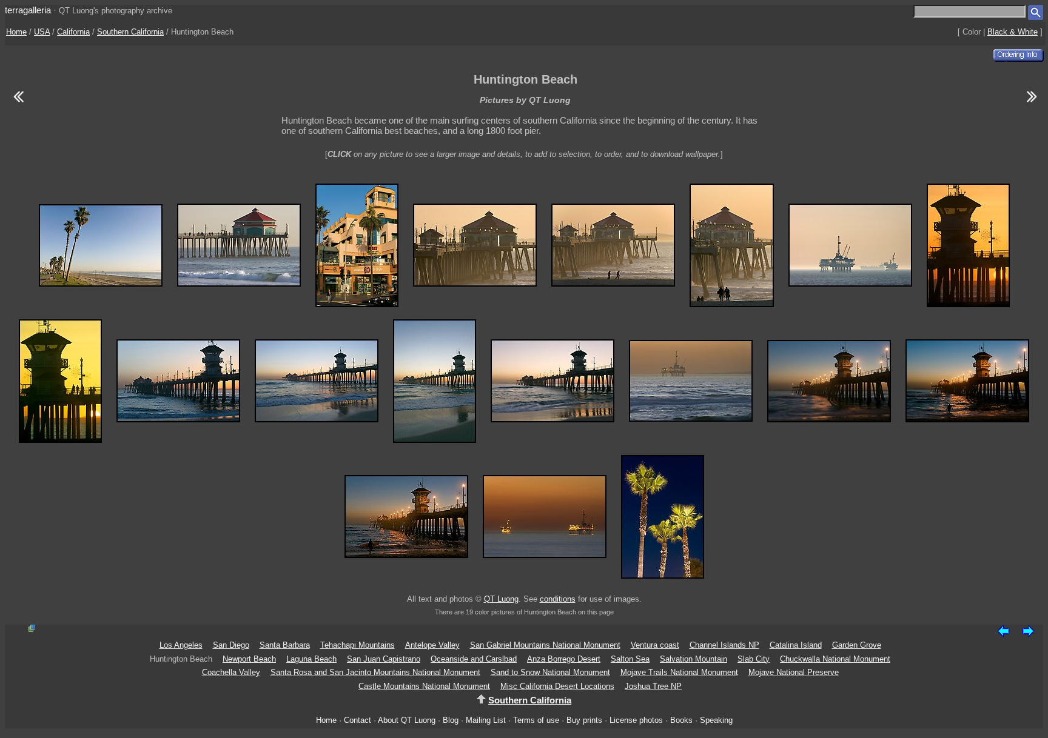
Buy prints (584, 720)
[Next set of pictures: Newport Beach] (1032, 104)
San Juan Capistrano (383, 658)
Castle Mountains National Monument (424, 686)
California (73, 31)
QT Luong (501, 598)
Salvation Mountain (693, 658)
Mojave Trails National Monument (679, 672)
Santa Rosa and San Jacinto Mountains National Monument (375, 672)
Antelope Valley (432, 645)
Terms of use (536, 720)
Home (16, 31)
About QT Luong (406, 720)
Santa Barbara (285, 645)
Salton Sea (630, 658)
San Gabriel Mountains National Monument (545, 645)
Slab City (753, 658)
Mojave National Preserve (793, 672)
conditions (558, 598)
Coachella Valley (231, 672)
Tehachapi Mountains (357, 645)
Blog (450, 720)
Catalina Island (796, 645)
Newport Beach (249, 658)
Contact (357, 720)
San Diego (231, 645)
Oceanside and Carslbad (474, 658)
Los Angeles (181, 645)
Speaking (716, 720)
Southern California (130, 31)
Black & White (1012, 31)
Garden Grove (856, 645)
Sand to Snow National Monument (550, 672)
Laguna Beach (311, 658)
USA (42, 31)
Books (681, 720)
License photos (636, 720)
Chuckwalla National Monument (835, 658)
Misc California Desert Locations (557, 686)
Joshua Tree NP (653, 686)
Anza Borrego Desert (563, 658)
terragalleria (28, 10)
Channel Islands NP (724, 645)
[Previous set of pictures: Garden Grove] (18, 104)
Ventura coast (655, 645)
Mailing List (486, 720)
